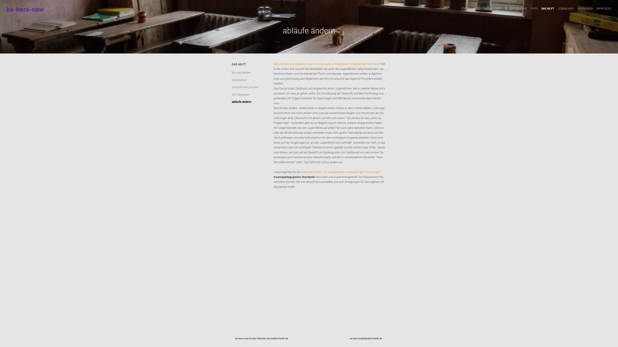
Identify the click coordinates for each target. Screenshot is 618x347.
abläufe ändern (241, 101)
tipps (534, 8)
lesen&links (566, 8)
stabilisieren (239, 80)
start (465, 8)
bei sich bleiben (241, 72)
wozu (476, 8)
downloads (585, 8)
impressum (603, 8)
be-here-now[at (357, 338)
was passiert (492, 8)
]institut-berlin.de (373, 338)
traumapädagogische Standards (294, 177)
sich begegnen (241, 94)
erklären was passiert (245, 87)
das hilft (547, 8)
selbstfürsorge (516, 8)
